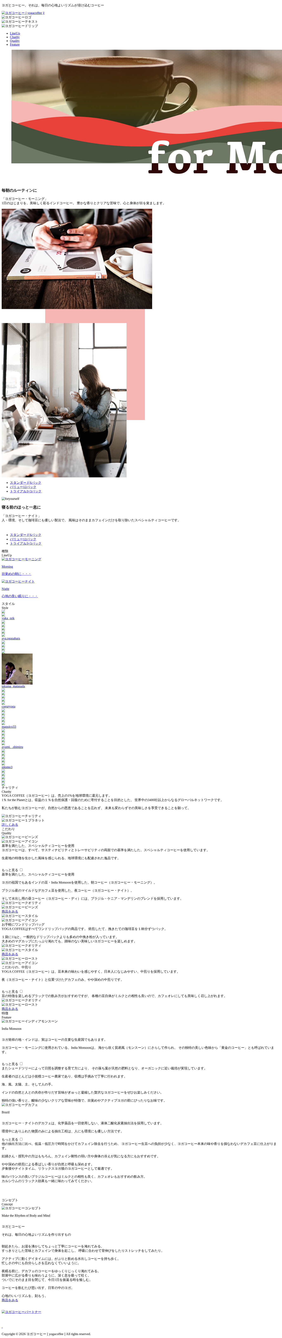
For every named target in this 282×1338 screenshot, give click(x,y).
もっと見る (10, 870)
